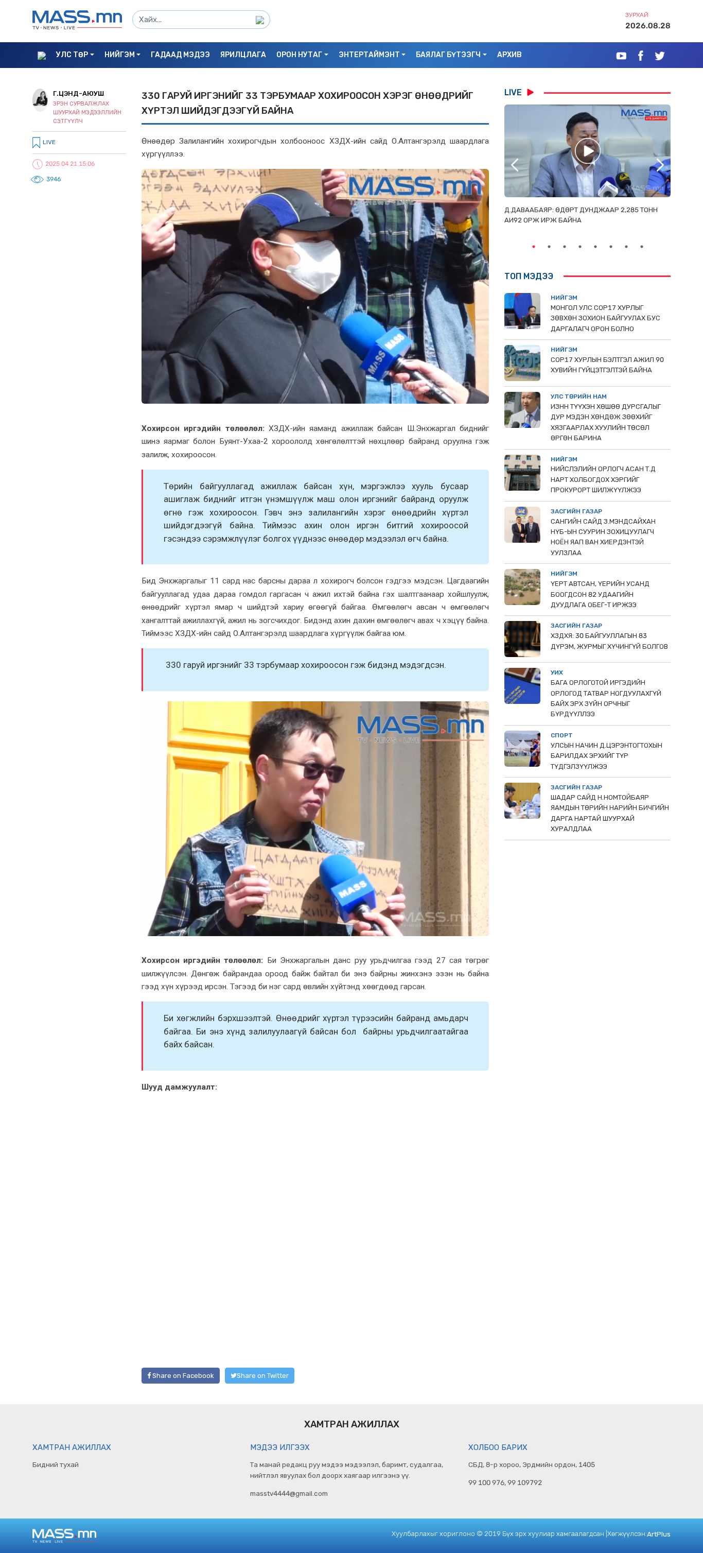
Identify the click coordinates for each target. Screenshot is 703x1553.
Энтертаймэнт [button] (369, 54)
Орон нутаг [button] (299, 54)
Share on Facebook (182, 1375)
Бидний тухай (55, 1464)
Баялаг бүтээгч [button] (448, 54)
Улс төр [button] (72, 54)
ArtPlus (659, 1534)
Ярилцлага (243, 54)
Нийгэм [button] (119, 54)
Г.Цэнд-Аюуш (78, 93)
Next (660, 164)
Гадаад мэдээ (180, 54)
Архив (509, 54)
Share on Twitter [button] (263, 1375)
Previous (514, 164)
